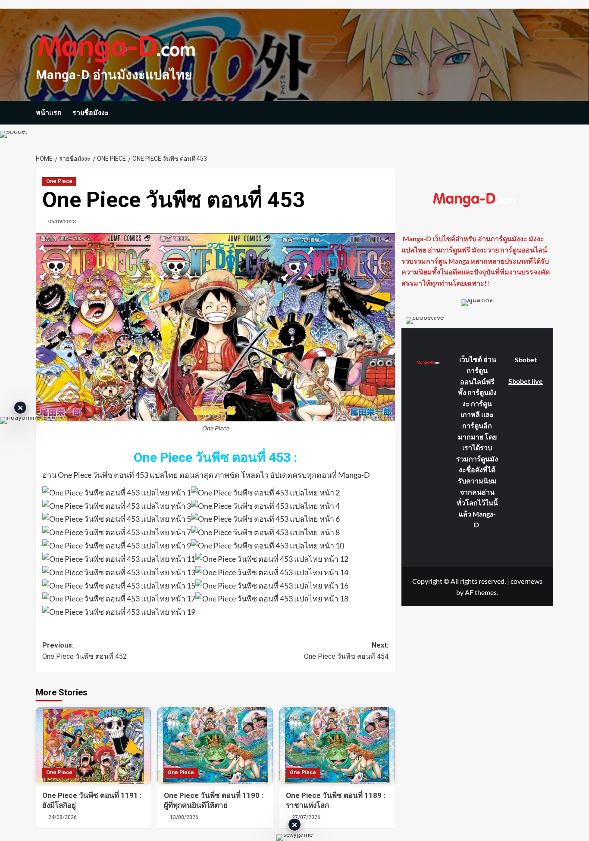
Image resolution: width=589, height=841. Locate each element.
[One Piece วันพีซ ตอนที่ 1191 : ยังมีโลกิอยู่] (93, 745)
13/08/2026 (184, 817)
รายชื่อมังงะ (90, 113)
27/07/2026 (306, 817)
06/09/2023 (62, 221)
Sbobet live (525, 381)
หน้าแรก (49, 113)
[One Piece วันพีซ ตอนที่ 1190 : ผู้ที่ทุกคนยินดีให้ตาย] (215, 745)
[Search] (547, 112)
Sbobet (526, 359)
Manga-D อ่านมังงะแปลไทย (114, 74)
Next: (346, 650)
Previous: (84, 650)
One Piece (59, 181)
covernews (526, 581)
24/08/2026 (62, 817)
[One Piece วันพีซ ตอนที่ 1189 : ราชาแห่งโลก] (337, 745)
